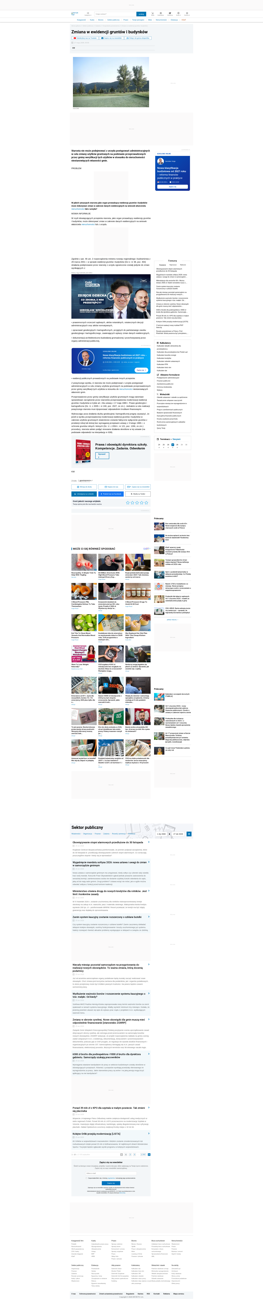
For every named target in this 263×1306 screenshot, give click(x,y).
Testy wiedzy (95, 1258)
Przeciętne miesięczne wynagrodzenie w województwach (172, 405)
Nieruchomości (161, 20)
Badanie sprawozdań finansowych (169, 413)
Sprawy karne (115, 1219)
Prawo (125, 20)
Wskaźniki (165, 394)
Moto (150, 20)
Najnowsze (173, 265)
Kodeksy (114, 1253)
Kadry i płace (75, 1250)
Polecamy (158, 688)
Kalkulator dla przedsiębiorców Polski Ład (172, 352)
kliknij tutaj (122, 1193)
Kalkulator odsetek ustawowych (168, 361)
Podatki (73, 1216)
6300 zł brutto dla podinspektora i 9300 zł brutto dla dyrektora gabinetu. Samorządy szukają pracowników (171, 311)
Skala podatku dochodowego (161, 1253)
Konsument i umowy (118, 1221)
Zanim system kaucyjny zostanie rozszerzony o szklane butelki (168, 287)
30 (186, 445)
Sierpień (176, 439)
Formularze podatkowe (179, 1250)
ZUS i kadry (75, 1223)
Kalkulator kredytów (164, 358)
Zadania (98, 26)
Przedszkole (95, 1241)
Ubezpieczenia (96, 1221)
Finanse (98, 834)
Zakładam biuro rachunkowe (161, 1216)
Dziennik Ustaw (116, 1241)
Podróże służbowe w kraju (160, 1241)
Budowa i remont (177, 1223)
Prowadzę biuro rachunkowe (161, 1219)
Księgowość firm (77, 1213)
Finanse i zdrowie (137, 1228)
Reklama (166, 1266)
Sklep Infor (114, 1228)
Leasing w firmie (137, 1226)
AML (153, 1228)
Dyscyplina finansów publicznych (169, 416)
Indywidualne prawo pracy (99, 1216)
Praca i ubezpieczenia (139, 1221)
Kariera (140, 1266)
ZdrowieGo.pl (176, 1241)
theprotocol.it (176, 1253)
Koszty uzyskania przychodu (167, 419)
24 (159, 445)
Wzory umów (176, 1248)
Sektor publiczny (113, 20)
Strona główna (76, 26)
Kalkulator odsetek (138, 1248)
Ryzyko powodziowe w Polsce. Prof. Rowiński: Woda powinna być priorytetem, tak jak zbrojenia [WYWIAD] (171, 332)
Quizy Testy (161, 428)
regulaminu (111, 1178)
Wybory (159, 390)
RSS (148, 1266)
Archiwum (175, 1243)
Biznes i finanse (137, 1216)
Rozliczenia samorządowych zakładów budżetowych (171, 423)
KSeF (184, 20)
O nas (73, 1266)
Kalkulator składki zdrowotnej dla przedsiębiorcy (169, 347)
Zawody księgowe (77, 1226)
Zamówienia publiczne (165, 384)
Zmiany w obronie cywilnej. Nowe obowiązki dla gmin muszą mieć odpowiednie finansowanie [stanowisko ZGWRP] (172, 305)
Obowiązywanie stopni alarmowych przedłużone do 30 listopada (169, 270)
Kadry (92, 20)
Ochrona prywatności (87, 1266)
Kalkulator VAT (136, 1246)
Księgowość (81, 20)
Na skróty (175, 1237)
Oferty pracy (176, 1255)
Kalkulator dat (162, 370)
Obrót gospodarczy (77, 1221)
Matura (93, 1253)
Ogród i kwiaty (176, 1226)
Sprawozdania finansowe (160, 1226)
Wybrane (183, 265)
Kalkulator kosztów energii (166, 355)
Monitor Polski (116, 1243)
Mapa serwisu (178, 1266)
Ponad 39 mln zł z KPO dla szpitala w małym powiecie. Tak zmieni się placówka (172, 317)
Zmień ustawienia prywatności (111, 1266)
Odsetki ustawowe (157, 1250)
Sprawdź (101, 455)
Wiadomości (76, 834)
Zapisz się (140, 370)
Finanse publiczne (163, 381)
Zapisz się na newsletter (140, 487)
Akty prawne (116, 1237)
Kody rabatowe (176, 1246)
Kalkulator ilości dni (164, 367)
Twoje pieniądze (138, 20)
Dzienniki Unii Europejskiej (120, 1248)
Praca (113, 1226)
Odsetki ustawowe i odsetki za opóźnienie (172, 397)
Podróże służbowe (157, 1248)
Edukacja (174, 20)
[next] (149, 1154)
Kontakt (157, 1266)
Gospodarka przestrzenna (111, 26)
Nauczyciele (95, 1246)
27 (173, 445)
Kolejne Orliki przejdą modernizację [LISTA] (172, 321)
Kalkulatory (165, 342)
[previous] (121, 1154)
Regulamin (130, 1266)
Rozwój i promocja (119, 834)
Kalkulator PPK (162, 364)
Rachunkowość (76, 1219)
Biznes (100, 20)
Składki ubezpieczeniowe (160, 1246)
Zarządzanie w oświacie (99, 1250)
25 (164, 445)
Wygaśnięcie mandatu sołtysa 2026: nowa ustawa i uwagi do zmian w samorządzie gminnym (171, 276)
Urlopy (93, 1223)
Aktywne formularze (170, 374)
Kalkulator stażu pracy (139, 1250)
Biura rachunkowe (158, 1213)
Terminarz (165, 439)
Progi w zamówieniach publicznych (170, 410)
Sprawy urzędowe (117, 1223)
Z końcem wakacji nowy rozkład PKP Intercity (169, 326)
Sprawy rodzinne (116, 1216)
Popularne (162, 265)
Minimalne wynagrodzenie (160, 1243)
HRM (93, 1228)
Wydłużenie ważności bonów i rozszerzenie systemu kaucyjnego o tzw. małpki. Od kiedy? (172, 299)
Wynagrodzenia (96, 1219)
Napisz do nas (113, 487)
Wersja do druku (86, 487)
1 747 (143, 1154)
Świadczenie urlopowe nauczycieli (169, 400)
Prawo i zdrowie (116, 1231)
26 (168, 445)
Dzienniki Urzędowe (117, 1246)
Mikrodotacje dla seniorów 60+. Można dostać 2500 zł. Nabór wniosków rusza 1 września (171, 282)
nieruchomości (78, 209)
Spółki (133, 1219)
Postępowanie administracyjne (168, 378)
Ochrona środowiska (164, 387)
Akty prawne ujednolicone (119, 1250)
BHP (92, 1226)
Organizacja (87, 834)
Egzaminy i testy (96, 1248)
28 (177, 445)
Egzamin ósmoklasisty (98, 1255)
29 (182, 445)
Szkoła (93, 1243)
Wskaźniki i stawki (158, 1237)
